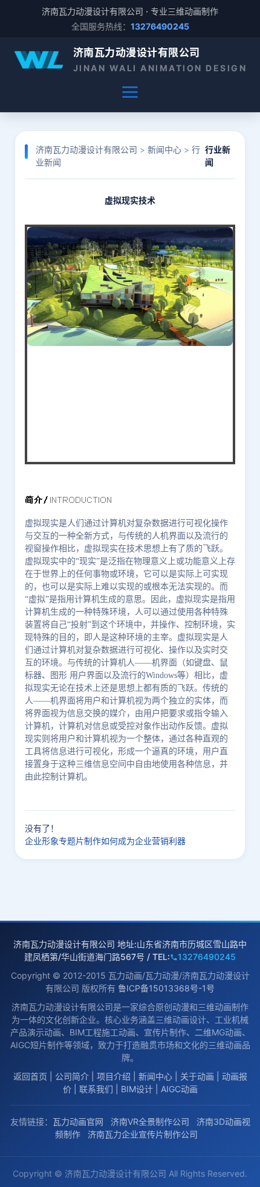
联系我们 (96, 1089)
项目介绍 (114, 1076)
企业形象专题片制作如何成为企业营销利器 (105, 841)
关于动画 (197, 1076)
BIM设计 (137, 1089)
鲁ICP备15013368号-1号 (166, 988)
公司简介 (72, 1076)
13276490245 (207, 957)
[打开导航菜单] (130, 92)
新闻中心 (164, 149)
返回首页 (30, 1076)
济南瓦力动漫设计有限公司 (136, 52)
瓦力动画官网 (78, 1121)
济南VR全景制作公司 (150, 1121)
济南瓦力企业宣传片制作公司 (143, 1134)
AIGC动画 (179, 1089)
